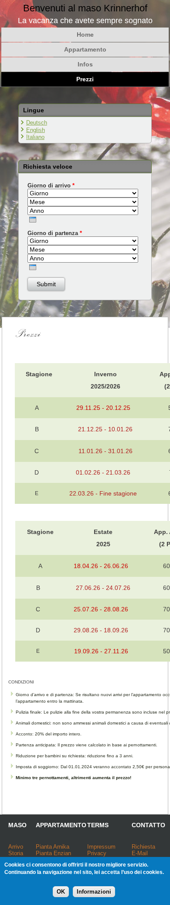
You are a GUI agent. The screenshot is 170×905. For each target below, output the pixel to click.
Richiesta (143, 846)
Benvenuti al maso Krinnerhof (85, 8)
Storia (15, 853)
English (35, 130)
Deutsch (36, 122)
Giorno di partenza (54, 233)
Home (85, 34)
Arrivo (15, 846)
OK (61, 891)
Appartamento (85, 49)
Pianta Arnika (52, 846)
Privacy (96, 853)
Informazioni (94, 891)
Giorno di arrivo (51, 185)
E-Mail (140, 853)
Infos (85, 64)
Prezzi (85, 79)
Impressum (101, 846)
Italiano (35, 137)
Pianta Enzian (53, 853)
